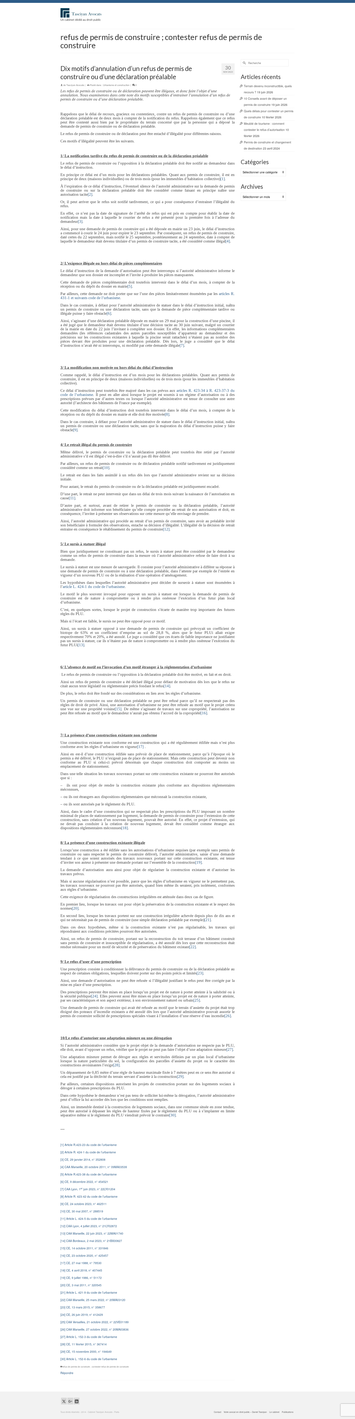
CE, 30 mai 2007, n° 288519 (84, 1211)
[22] (192, 947)
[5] (129, 286)
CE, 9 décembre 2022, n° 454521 (86, 1182)
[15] (118, 709)
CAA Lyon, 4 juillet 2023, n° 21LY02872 (91, 1226)
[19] (198, 862)
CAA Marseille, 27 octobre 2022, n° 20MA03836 (97, 1329)
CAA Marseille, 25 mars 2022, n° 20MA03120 (95, 1300)
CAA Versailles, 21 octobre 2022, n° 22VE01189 (97, 1322)
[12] (166, 529)
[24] (94, 996)
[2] (90, 194)
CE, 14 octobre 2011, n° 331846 (87, 1248)
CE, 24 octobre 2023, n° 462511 (86, 1204)
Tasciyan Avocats (75, 85)
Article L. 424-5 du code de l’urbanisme (91, 1219)
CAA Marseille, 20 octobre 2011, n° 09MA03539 (96, 1167)
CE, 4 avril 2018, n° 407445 (84, 1270)
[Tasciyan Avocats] (97, 13)
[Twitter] (64, 1401)
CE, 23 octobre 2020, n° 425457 (87, 1255)
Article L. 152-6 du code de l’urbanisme (91, 1359)
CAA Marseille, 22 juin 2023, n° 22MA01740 (94, 1233)
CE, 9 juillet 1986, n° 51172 (84, 1278)
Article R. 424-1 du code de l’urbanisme (90, 1152)
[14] (167, 686)
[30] (172, 1115)
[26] (227, 1016)
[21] (207, 920)
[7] (182, 345)
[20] (75, 908)
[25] (196, 1000)
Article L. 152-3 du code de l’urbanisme (91, 1337)
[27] (229, 1049)
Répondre (66, 1373)
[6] (109, 313)
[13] (81, 645)
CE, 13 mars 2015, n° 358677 (85, 1307)
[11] (72, 498)
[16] (204, 713)
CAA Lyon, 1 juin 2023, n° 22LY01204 (90, 1189)
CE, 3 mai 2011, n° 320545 (83, 1285)
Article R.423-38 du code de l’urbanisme (91, 1174)
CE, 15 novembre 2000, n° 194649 (89, 1351)
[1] (222, 179)
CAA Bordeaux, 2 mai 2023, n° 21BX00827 (94, 1241)
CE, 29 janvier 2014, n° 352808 (85, 1159)
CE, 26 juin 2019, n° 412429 (84, 1315)
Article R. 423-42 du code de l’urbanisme (91, 1196)
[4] (227, 241)
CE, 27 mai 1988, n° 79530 (83, 1263)
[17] (140, 746)
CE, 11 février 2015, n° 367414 (86, 1344)
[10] (106, 467)
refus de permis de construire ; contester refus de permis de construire (95, 1366)
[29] (180, 1076)
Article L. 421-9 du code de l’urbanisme (91, 1292)
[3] (80, 221)
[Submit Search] (244, 62)
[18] (124, 828)
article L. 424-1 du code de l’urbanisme (94, 586)
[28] (116, 1065)
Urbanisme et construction (116, 85)
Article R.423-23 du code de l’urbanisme (91, 1145)
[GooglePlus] (70, 1401)
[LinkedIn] (77, 1401)
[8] (167, 414)
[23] (200, 973)
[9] (75, 430)
